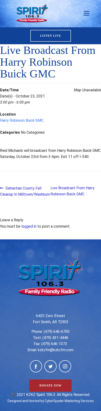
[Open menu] (86, 13)
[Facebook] (36, 366)
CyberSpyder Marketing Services (69, 401)
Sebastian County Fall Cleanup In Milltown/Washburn (25, 191)
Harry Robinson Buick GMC (21, 120)
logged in (28, 226)
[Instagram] (65, 366)
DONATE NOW (50, 385)
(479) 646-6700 (57, 331)
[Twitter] (50, 366)
